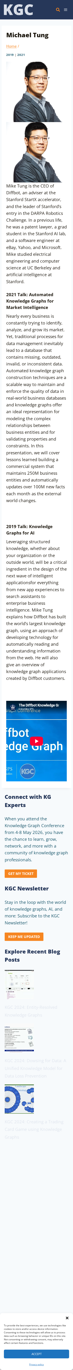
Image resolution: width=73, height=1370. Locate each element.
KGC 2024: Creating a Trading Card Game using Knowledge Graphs (34, 1129)
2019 (10, 55)
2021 (21, 55)
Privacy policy (36, 1364)
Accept (37, 1354)
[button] (67, 1318)
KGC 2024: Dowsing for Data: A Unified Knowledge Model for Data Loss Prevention (35, 1068)
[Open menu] (65, 10)
